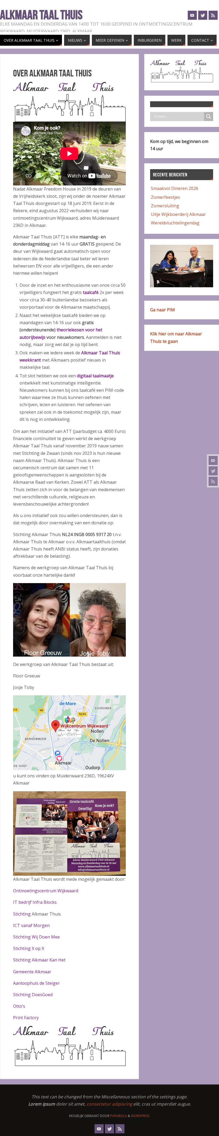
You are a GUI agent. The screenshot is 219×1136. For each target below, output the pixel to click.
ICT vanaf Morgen (31, 925)
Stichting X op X (28, 948)
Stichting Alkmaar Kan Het (39, 960)
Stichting (22, 914)
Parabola (118, 1116)
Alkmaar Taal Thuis (41, 15)
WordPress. (140, 1116)
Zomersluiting (165, 206)
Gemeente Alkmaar (32, 972)
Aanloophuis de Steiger (36, 983)
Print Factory (26, 1018)
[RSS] (213, 481)
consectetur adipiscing (109, 1104)
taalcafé (91, 292)
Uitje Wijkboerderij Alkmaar (178, 214)
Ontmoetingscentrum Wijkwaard (45, 891)
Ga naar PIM (162, 310)
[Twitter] (213, 470)
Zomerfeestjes (165, 197)
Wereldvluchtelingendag (175, 223)
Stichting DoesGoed (33, 995)
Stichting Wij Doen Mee (36, 937)
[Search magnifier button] (208, 116)
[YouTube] (213, 460)
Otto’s (19, 1006)
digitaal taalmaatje (95, 376)
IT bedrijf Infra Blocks (35, 902)
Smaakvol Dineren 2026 (174, 188)
